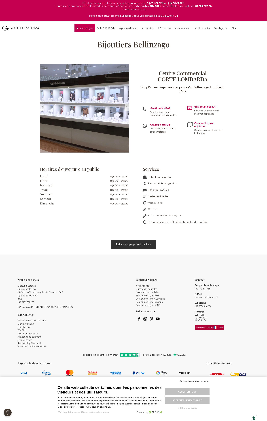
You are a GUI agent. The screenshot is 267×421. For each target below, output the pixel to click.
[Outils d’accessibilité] (254, 418)
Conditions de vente (28, 333)
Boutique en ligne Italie (147, 295)
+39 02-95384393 (160, 108)
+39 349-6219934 (160, 124)
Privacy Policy (25, 340)
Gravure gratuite (26, 324)
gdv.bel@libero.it (204, 106)
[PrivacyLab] (155, 412)
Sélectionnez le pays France (209, 327)
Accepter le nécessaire (187, 400)
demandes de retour (102, 6)
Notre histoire (142, 286)
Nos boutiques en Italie (147, 292)
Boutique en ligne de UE (148, 305)
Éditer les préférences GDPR (32, 346)
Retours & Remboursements (32, 320)
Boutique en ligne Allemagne (150, 299)
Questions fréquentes (146, 289)
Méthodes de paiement (29, 337)
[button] (128, 28)
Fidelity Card (24, 327)
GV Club (22, 330)
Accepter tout (187, 392)
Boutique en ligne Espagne (149, 302)
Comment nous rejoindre (203, 125)
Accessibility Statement (29, 343)
